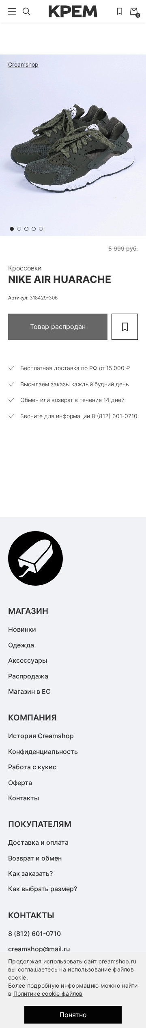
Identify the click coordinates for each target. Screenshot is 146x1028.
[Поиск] (26, 11)
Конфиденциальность (43, 751)
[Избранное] (120, 11)
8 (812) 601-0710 (34, 934)
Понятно (73, 1015)
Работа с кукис (32, 767)
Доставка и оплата (38, 842)
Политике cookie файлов (48, 993)
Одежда (21, 645)
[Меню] (12, 11)
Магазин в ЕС (29, 691)
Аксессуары (27, 660)
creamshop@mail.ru (39, 949)
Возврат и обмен (35, 858)
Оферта (20, 783)
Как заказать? (30, 873)
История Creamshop (41, 736)
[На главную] (73, 11)
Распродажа (28, 676)
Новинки (22, 629)
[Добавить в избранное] (125, 327)
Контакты (23, 798)
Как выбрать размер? (42, 889)
